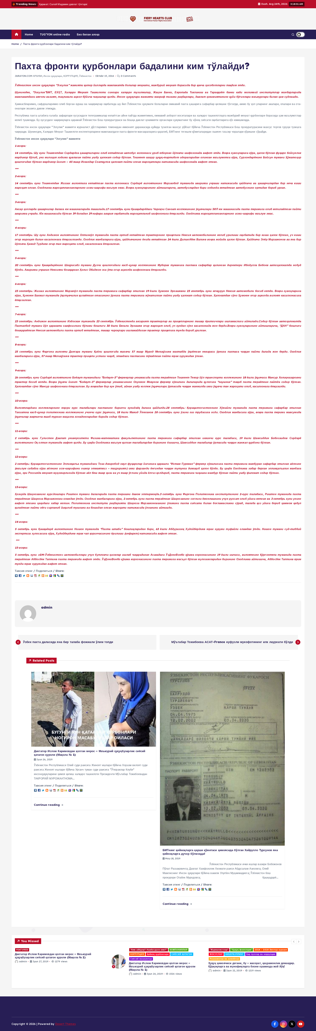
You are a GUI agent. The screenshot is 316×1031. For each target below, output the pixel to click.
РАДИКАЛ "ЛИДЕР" (269, 959)
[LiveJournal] (58, 575)
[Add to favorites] (50, 575)
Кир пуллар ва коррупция (164, 954)
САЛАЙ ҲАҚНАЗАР (269, 963)
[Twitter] (24, 575)
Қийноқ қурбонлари (61, 954)
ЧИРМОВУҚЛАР (235, 967)
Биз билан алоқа (88, 34)
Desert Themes (65, 1024)
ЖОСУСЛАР (119, 954)
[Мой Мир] (62, 575)
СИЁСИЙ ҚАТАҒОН (85, 954)
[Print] (39, 575)
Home (29, 34)
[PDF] (35, 575)
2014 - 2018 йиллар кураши (174, 949)
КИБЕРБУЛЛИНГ (138, 954)
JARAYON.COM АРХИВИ (28, 75)
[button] (293, 941)
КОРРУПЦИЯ (70, 75)
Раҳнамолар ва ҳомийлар (127, 959)
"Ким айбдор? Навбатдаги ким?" (52, 949)
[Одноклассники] (46, 575)
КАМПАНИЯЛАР (82, 949)
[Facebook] (20, 575)
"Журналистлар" (122, 949)
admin (46, 607)
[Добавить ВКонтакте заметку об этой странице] (16, 575)
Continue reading (47, 804)
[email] (31, 575)
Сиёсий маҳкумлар (44, 959)
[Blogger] (27, 575)
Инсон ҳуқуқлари (52, 75)
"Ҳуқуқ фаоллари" (144, 949)
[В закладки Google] (54, 575)
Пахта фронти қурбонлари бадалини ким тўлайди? (52, 43)
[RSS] (43, 575)
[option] (61, 961)
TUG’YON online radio (55, 34)
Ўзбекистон (85, 75)
